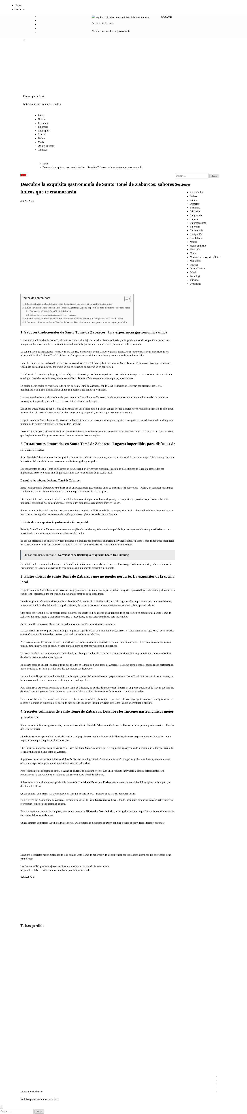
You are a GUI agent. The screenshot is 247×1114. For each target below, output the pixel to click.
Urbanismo (195, 283)
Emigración (196, 215)
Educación (195, 211)
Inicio (41, 115)
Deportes (194, 204)
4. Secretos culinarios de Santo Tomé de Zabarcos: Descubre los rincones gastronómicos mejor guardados (76, 322)
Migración (195, 249)
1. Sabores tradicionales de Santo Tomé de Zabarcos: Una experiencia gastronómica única (68, 304)
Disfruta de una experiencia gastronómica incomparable (53, 315)
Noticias (42, 119)
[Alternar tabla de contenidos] (126, 299)
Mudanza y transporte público (205, 257)
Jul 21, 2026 (24, 914)
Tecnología (195, 276)
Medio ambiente (198, 245)
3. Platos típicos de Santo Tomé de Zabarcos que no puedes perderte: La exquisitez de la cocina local (74, 318)
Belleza (41, 138)
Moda (41, 142)
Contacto (19, 9)
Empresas (43, 127)
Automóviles (196, 192)
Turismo (194, 280)
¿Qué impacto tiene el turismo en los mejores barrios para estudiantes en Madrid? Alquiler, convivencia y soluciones (28, 956)
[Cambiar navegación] (24, 40)
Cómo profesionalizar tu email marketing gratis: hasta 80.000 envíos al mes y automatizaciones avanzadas (29, 1057)
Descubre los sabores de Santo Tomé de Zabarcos (50, 311)
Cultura (193, 200)
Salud (23, 175)
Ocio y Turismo (46, 146)
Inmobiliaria (196, 238)
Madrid (41, 134)
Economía (43, 123)
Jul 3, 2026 (59, 917)
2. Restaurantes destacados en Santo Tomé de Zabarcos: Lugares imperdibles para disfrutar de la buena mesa (77, 307)
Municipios (43, 130)
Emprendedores (198, 223)
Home (18, 5)
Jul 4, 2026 (41, 914)
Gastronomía (196, 230)
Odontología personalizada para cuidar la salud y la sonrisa (43, 899)
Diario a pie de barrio (103, 23)
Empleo (194, 219)
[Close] (1, 1107)
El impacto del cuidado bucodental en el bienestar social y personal (27, 899)
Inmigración (196, 234)
